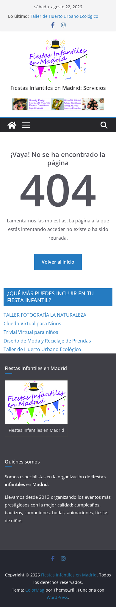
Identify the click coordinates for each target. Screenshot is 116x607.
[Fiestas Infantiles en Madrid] (12, 125)
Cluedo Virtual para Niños (32, 323)
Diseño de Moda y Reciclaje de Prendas (47, 340)
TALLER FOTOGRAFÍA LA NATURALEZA (45, 315)
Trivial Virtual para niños (31, 332)
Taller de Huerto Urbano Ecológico (64, 16)
